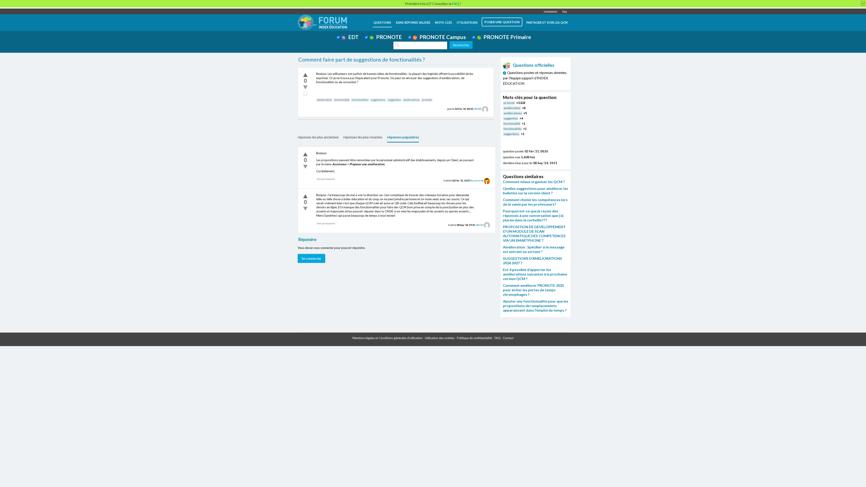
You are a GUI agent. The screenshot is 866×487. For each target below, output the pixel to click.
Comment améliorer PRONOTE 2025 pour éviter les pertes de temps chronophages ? (533, 289)
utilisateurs (467, 22)
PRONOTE (388, 37)
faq (564, 11)
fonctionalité (342, 99)
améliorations (411, 99)
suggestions (378, 99)
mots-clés (443, 22)
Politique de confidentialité (474, 338)
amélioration (324, 99)
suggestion (394, 99)
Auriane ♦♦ (477, 180)
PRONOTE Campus (441, 37)
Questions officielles (533, 65)
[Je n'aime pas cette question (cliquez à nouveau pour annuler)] (305, 87)
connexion (550, 11)
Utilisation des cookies (439, 338)
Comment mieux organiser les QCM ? (534, 181)
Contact (508, 338)
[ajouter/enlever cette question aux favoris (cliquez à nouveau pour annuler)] (305, 93)
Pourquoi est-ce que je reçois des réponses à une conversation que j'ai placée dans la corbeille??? (533, 215)
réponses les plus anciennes (318, 137)
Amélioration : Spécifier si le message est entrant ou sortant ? (533, 249)
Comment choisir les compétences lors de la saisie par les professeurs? (535, 202)
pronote (427, 99)
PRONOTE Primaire (506, 37)
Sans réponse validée (413, 22)
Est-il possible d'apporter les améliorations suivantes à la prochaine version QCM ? (535, 274)
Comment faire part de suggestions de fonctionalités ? (361, 59)
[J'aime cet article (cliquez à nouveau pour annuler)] (305, 75)
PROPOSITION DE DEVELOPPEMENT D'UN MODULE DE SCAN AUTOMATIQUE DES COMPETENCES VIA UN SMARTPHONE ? (534, 233)
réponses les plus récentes (362, 137)
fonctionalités (360, 99)
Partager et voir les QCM (547, 22)
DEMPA (477, 108)
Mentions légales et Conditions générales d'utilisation (387, 338)
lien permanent (326, 178)
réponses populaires (403, 137)
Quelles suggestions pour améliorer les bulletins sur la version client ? (535, 190)
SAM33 (479, 224)
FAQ (497, 338)
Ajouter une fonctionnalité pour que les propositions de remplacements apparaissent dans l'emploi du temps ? (535, 305)
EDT (352, 37)
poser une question (502, 22)
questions (382, 22)
